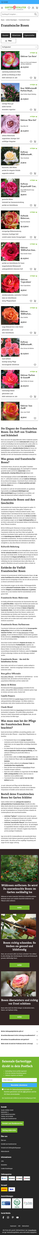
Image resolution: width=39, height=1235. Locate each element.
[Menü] (2, 8)
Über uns (3, 1140)
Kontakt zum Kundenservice (8, 1118)
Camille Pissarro (19, 699)
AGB (24, 1092)
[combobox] (17, 14)
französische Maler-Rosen (27, 606)
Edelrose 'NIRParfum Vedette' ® (25, 312)
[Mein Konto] (33, 8)
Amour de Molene (18, 688)
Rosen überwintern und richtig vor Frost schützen (19, 1001)
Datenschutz (25, 1226)
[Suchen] (35, 14)
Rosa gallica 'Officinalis (7, 676)
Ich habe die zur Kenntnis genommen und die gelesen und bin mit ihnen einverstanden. (20, 1091)
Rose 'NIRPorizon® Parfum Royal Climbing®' (28, 89)
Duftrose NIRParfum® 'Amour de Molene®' (26, 343)
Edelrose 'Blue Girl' (28, 120)
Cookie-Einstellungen (7, 1168)
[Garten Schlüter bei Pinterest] (12, 1217)
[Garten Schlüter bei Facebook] (3, 1217)
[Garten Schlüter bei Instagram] (8, 1217)
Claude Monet (20, 710)
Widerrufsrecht (5, 1151)
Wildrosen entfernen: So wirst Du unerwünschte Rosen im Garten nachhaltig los (19, 889)
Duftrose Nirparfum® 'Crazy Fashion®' (28, 185)
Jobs (2, 1161)
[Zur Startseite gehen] (15, 8)
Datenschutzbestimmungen (21, 1089)
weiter (19, 908)
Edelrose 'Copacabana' (25, 280)
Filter (10, 41)
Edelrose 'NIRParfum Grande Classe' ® (28, 248)
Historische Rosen (15, 469)
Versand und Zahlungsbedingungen (11, 1148)
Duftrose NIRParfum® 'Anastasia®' (26, 153)
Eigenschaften (29, 35)
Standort (5, 35)
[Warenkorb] (37, 8)
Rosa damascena (23, 632)
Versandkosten (32, 1230)
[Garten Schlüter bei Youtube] (17, 1217)
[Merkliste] (31, 78)
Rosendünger (26, 767)
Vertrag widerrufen (9, 1130)
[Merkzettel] (29, 8)
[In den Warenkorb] (35, 78)
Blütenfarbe (16, 35)
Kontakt (6, 2)
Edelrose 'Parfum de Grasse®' (27, 376)
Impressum (13, 1226)
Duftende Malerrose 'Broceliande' (25, 217)
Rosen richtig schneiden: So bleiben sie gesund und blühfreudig (19, 946)
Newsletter (4, 1165)
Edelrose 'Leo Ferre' (28, 56)
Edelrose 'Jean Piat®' (26, 407)
